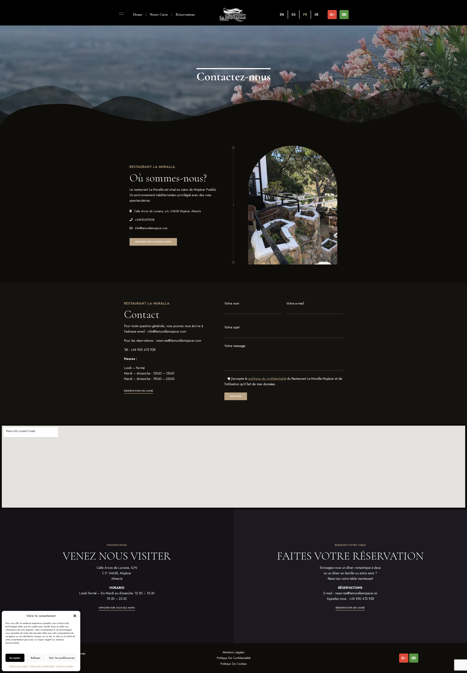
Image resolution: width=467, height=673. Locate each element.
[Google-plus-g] (332, 14)
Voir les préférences (62, 658)
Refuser (35, 658)
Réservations (185, 14)
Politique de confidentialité (42, 666)
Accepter (15, 658)
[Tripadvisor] (344, 14)
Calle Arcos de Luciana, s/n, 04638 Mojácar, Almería (167, 211)
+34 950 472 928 (143, 349)
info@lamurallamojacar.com (150, 228)
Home (137, 14)
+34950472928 (144, 220)
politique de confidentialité (267, 378)
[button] (75, 616)
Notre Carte (159, 14)
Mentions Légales (65, 666)
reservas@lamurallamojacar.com (178, 340)
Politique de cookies (18, 666)
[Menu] (120, 13)
